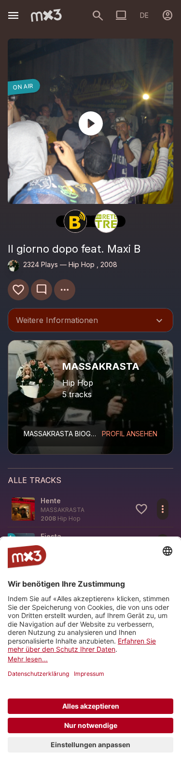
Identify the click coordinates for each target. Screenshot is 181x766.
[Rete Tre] (106, 221)
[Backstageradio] (75, 221)
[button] (90, 509)
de (144, 15)
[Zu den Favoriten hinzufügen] (18, 289)
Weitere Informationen (90, 321)
